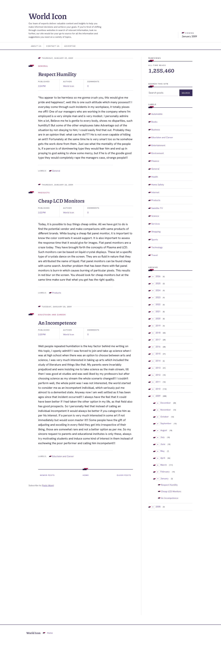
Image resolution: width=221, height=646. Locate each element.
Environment (157, 153)
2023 (158, 297)
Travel (154, 255)
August (163, 430)
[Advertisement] (170, 563)
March (163, 464)
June (162, 444)
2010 (158, 388)
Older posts (124, 475)
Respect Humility (57, 74)
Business (155, 129)
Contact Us (52, 46)
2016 (158, 346)
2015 (158, 353)
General (43, 66)
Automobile (157, 113)
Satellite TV (157, 208)
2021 (158, 311)
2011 (158, 381)
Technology (157, 247)
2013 (158, 367)
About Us (36, 46)
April (162, 457)
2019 (158, 325)
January (164, 478)
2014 (158, 360)
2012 (158, 374)
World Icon (48, 16)
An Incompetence (57, 322)
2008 (158, 506)
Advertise (70, 46)
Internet (155, 192)
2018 (158, 332)
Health (154, 176)
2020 (158, 318)
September (165, 423)
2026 (158, 276)
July (162, 437)
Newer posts (47, 475)
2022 (158, 304)
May (162, 451)
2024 (158, 290)
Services (155, 223)
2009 (158, 395)
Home (86, 475)
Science (155, 215)
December (165, 402)
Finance (155, 161)
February (165, 471)
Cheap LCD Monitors (61, 200)
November (165, 409)
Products (44, 193)
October (164, 416)
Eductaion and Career (52, 314)
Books (154, 121)
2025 (158, 283)
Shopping (155, 231)
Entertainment (158, 145)
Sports (154, 239)
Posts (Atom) (48, 485)
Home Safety (157, 184)
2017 (158, 339)
